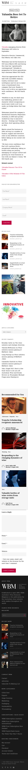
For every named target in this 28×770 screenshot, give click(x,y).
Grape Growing (7, 698)
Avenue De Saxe (11, 764)
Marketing (4, 452)
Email (4, 543)
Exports (4, 695)
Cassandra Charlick (8, 361)
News (17, 10)
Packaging (5, 704)
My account (6, 743)
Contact (4, 678)
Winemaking (6, 709)
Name (4, 535)
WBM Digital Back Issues (10, 731)
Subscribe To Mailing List (11, 684)
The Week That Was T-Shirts (12, 734)
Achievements (5, 416)
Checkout (5, 748)
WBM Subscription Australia (12, 719)
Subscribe (6, 223)
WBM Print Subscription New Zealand (12, 727)
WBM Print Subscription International (10, 722)
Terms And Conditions (10, 754)
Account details (7, 751)
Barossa (12, 10)
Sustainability (7, 706)
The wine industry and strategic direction (13, 344)
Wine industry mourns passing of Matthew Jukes (12, 349)
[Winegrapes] (13, 295)
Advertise (5, 681)
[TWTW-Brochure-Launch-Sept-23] (13, 321)
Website (4, 551)
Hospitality (12, 416)
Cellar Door (5, 693)
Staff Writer (7, 21)
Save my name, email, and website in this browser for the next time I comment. (13, 561)
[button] (25, 3)
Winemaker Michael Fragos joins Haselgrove (13, 376)
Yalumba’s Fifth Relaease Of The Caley (13, 174)
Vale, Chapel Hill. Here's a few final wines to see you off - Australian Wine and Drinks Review (12, 371)
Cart (3, 745)
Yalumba (5, 47)
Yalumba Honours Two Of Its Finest (12, 168)
